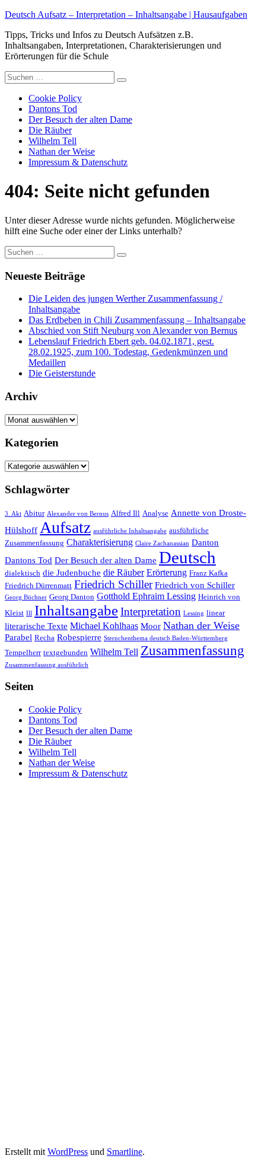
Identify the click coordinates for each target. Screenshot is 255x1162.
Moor (151, 626)
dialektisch (22, 573)
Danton (205, 542)
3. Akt (13, 513)
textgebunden (65, 653)
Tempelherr (23, 653)
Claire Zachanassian (162, 543)
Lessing (193, 613)
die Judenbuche (72, 572)
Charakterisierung (99, 542)
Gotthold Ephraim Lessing (146, 596)
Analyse (155, 513)
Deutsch (187, 557)
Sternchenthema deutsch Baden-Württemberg (166, 638)
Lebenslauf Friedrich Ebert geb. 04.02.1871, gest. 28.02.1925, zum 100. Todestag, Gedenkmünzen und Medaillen (128, 352)
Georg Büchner (26, 597)
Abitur (34, 513)
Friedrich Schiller (113, 584)
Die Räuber (50, 130)
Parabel (18, 637)
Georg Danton (71, 597)
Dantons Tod (52, 109)
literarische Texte (36, 626)
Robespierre (79, 637)
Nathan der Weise (61, 151)
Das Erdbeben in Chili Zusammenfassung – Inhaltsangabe (137, 320)
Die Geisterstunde (61, 373)
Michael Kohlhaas (104, 626)
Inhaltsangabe (76, 610)
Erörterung (166, 572)
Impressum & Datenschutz (78, 162)
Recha (44, 638)
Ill (29, 613)
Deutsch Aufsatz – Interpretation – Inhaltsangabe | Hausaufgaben (126, 14)
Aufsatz (65, 527)
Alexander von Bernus (78, 513)
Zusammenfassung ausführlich (46, 665)
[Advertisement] (94, 966)
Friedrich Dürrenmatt (38, 586)
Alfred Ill (125, 513)
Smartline (124, 1152)
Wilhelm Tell (52, 141)
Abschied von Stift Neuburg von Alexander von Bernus (132, 330)
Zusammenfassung (192, 650)
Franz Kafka (208, 573)
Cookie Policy (55, 98)
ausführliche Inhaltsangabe (130, 531)
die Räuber (123, 572)
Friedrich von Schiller (195, 585)
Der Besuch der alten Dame (80, 119)
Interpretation (150, 611)
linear (215, 613)
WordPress (67, 1152)
